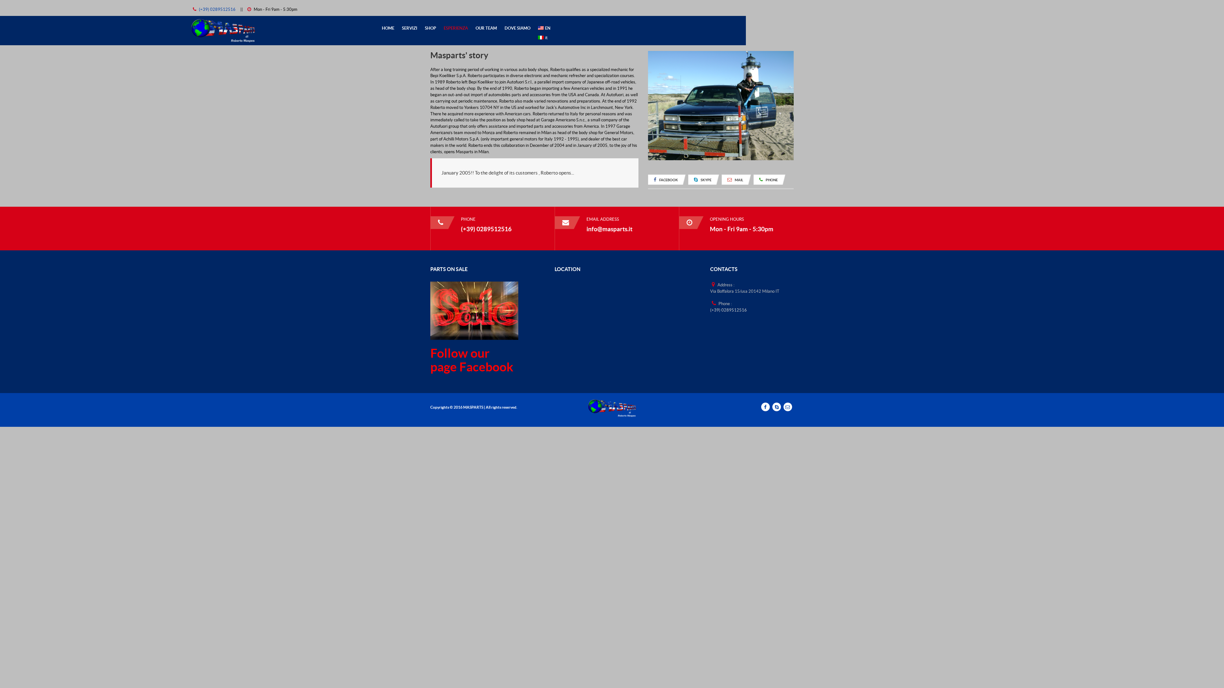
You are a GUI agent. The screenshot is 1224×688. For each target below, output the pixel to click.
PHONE (771, 180)
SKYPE (705, 180)
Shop (430, 28)
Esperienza (456, 28)
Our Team (486, 28)
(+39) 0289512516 (218, 9)
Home (388, 28)
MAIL (738, 180)
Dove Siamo (517, 28)
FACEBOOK (668, 180)
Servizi (409, 28)
